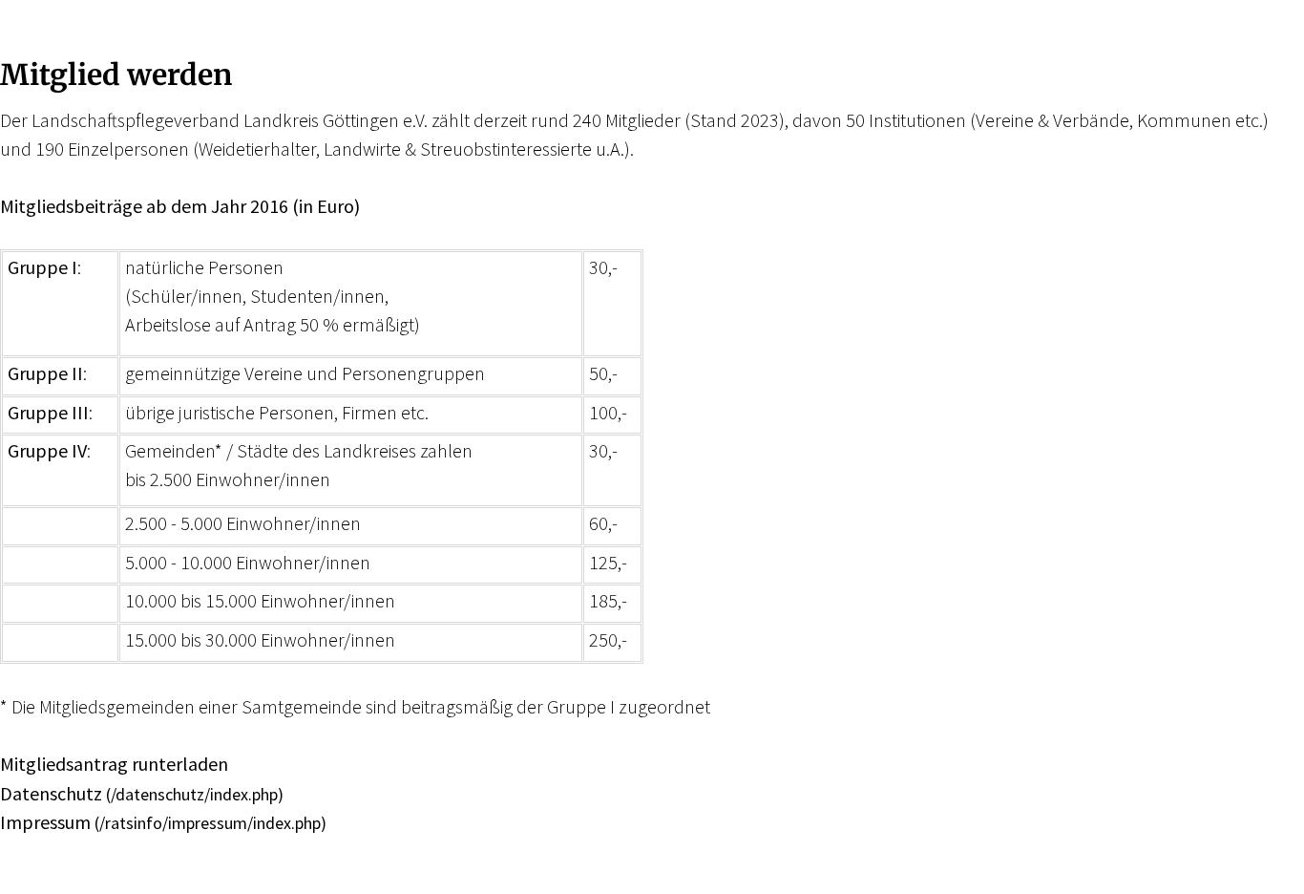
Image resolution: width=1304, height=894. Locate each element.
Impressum (45, 822)
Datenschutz (51, 793)
